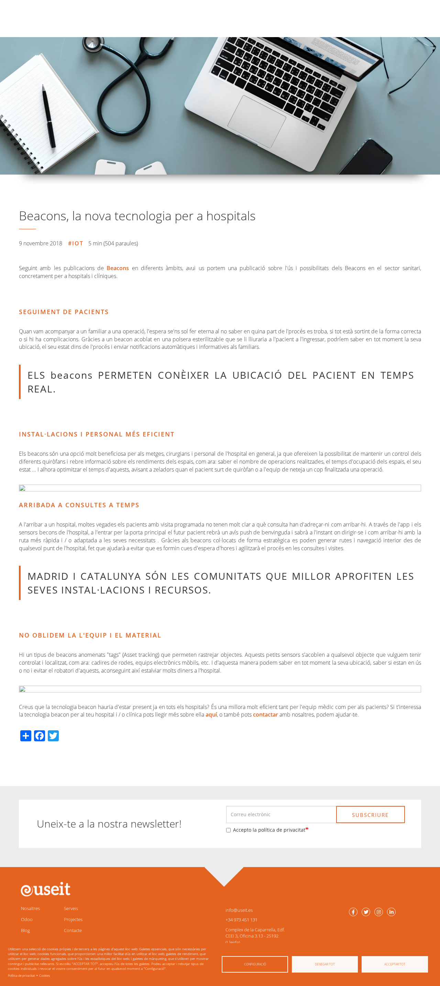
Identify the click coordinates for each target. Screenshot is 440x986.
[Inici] (44, 889)
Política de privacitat (21, 975)
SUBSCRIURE (370, 814)
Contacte (73, 930)
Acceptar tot (394, 964)
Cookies (44, 975)
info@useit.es (239, 910)
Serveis (71, 908)
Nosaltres (30, 908)
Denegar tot (325, 964)
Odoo (27, 919)
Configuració (255, 964)
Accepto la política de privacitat (269, 830)
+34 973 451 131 (241, 920)
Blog (25, 930)
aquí (211, 714)
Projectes (73, 919)
